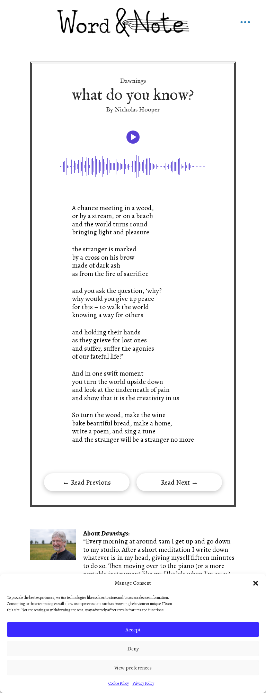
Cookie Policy (118, 683)
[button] (255, 583)
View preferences (133, 667)
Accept (133, 629)
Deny (133, 648)
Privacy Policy (143, 683)
